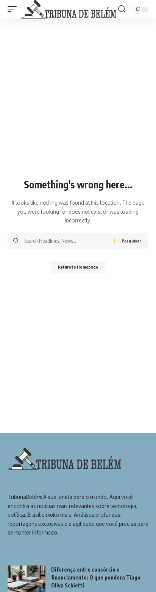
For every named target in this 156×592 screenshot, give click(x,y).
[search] (121, 9)
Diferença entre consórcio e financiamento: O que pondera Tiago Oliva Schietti (95, 577)
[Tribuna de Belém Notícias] (68, 9)
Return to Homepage (78, 266)
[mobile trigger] (14, 9)
